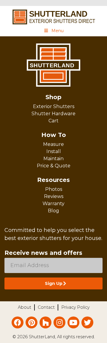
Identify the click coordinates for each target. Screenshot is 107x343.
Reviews (53, 196)
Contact (46, 307)
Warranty (53, 203)
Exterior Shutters (53, 106)
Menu (57, 30)
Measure (53, 144)
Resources (53, 179)
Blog (53, 210)
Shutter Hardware (53, 113)
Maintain (53, 158)
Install (53, 151)
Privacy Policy (75, 307)
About (24, 307)
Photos (53, 189)
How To (53, 134)
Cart (53, 121)
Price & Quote (53, 166)
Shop (53, 97)
